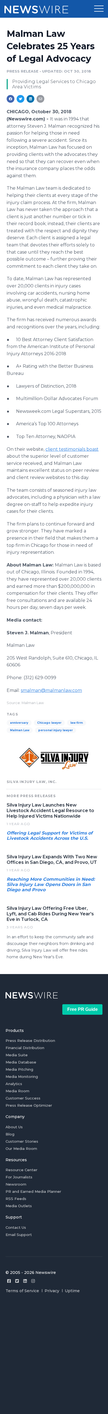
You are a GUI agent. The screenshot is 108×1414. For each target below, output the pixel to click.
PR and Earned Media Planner (33, 1191)
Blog (10, 1134)
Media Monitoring (22, 1076)
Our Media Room (21, 1148)
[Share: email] (40, 99)
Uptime (72, 1290)
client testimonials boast (72, 449)
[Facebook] (9, 1281)
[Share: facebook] (10, 99)
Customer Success (23, 1098)
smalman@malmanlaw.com (51, 690)
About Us (14, 1127)
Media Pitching (19, 1069)
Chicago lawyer (49, 723)
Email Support (19, 1234)
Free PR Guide (82, 1009)
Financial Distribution (25, 1047)
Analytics (14, 1083)
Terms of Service (22, 1290)
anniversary (19, 723)
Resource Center (21, 1170)
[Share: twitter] (20, 99)
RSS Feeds (16, 1198)
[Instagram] (33, 1281)
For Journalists (19, 1177)
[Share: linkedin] (30, 99)
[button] (99, 8)
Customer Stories (22, 1141)
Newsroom (16, 1184)
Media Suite (17, 1055)
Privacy (52, 1290)
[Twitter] (17, 1281)
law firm (76, 723)
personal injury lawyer (55, 730)
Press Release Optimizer (29, 1105)
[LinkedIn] (25, 1281)
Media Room (17, 1091)
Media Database (21, 1062)
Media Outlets (19, 1206)
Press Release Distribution (30, 1040)
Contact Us (16, 1227)
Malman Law (19, 730)
